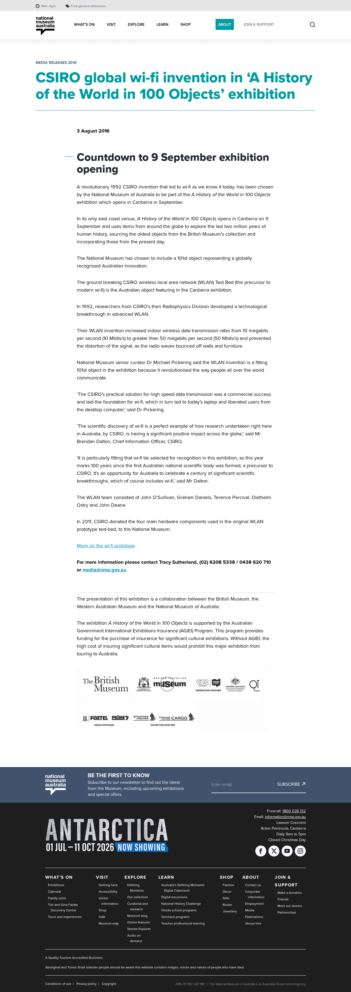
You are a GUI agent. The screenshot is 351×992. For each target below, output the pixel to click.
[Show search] (312, 25)
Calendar (54, 891)
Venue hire (253, 923)
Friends (283, 899)
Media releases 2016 (56, 62)
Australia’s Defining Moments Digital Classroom (183, 888)
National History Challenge (181, 903)
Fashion (228, 885)
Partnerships (287, 912)
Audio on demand (134, 938)
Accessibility (108, 891)
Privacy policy (87, 983)
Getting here (108, 885)
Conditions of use (58, 983)
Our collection (137, 897)
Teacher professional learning (183, 923)
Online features (138, 922)
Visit (102, 877)
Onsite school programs (179, 910)
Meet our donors (290, 905)
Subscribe (288, 784)
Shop (102, 910)
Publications (254, 916)
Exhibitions (56, 885)
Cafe (102, 916)
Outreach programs (175, 916)
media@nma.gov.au (104, 569)
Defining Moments (135, 888)
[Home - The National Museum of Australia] (45, 25)
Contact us (253, 885)
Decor (227, 891)
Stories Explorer (139, 928)
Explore (135, 877)
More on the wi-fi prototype (106, 545)
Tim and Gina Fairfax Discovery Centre (63, 907)
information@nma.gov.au (285, 816)
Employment (254, 903)
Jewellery (230, 911)
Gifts (226, 898)
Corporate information (255, 894)
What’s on (59, 877)
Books (227, 904)
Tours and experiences (65, 916)
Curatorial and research (137, 906)
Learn (166, 877)
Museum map (109, 923)
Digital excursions (174, 897)
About (250, 877)
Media (249, 910)
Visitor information (108, 901)
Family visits (57, 898)
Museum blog (137, 915)
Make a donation (290, 892)
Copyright (109, 983)
